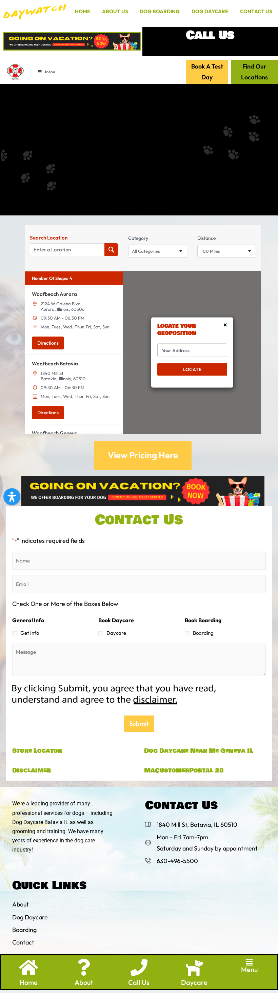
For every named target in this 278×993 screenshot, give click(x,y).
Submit (139, 723)
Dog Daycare (210, 11)
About (84, 982)
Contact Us (256, 11)
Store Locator (37, 751)
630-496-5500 (210, 49)
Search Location (48, 238)
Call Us (139, 982)
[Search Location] (111, 249)
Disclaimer (31, 770)
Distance (206, 238)
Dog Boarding (160, 11)
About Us (115, 11)
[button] (249, 962)
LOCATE (192, 369)
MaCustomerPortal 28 (184, 770)
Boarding (203, 633)
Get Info (29, 633)
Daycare (116, 633)
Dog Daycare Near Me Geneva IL (198, 751)
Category (138, 238)
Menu (50, 71)
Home (82, 11)
